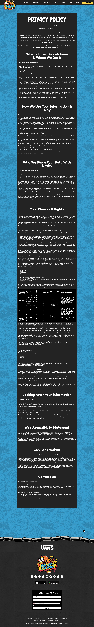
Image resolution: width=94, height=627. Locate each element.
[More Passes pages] (28, 2)
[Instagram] (39, 576)
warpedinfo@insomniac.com (42, 484)
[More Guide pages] (65, 2)
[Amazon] (62, 576)
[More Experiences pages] (39, 2)
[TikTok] (32, 576)
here (44, 93)
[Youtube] (47, 576)
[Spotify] (54, 576)
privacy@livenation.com (42, 125)
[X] (43, 576)
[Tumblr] (50, 576)
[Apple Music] (58, 576)
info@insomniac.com (63, 486)
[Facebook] (35, 576)
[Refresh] (84, 531)
